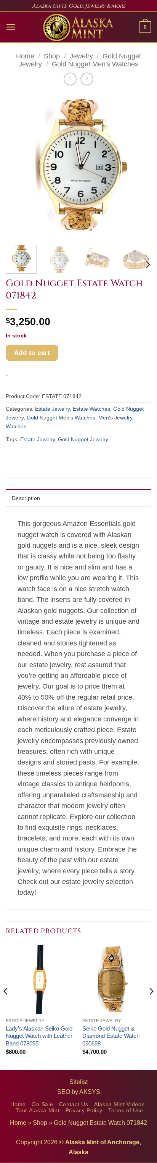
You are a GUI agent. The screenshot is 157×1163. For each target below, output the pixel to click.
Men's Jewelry (115, 418)
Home (25, 56)
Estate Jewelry (52, 409)
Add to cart (32, 352)
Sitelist (78, 1082)
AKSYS (89, 1092)
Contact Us (73, 1104)
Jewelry (81, 56)
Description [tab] (26, 498)
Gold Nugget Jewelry (83, 439)
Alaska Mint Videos (119, 1104)
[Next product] (70, 79)
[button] (11, 27)
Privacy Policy (84, 1110)
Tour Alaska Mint (37, 1110)
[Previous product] (86, 79)
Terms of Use (125, 1110)
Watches (16, 426)
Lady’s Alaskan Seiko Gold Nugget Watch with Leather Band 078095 (39, 1036)
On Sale (42, 1104)
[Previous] (18, 166)
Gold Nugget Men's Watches (95, 64)
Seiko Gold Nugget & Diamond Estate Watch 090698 (110, 1036)
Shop (52, 56)
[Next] (139, 166)
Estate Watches (91, 409)
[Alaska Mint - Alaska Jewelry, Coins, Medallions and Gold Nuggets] (78, 27)
